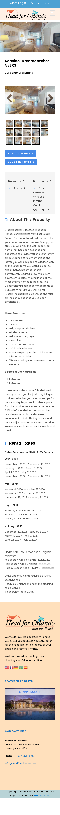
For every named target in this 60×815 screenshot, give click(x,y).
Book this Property (21, 161)
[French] (12, 667)
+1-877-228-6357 (44, 3)
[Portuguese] (21, 667)
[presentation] (8, 704)
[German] (16, 667)
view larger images (20, 153)
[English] (7, 667)
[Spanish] (26, 667)
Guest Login (17, 3)
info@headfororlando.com (20, 763)
